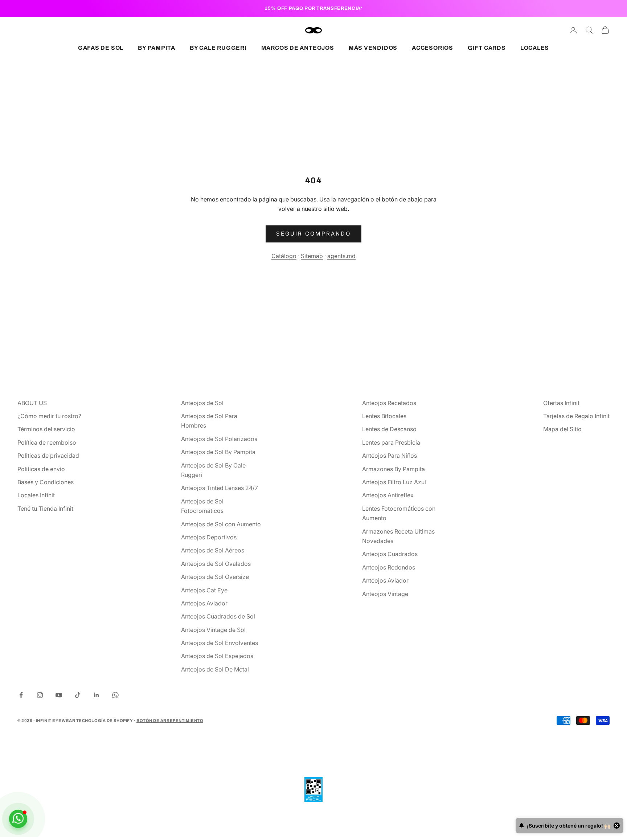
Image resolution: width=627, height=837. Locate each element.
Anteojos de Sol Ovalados (216, 563)
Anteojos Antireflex (388, 495)
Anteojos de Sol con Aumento (221, 524)
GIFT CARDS (487, 48)
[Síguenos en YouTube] (58, 695)
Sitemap (312, 256)
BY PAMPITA (156, 48)
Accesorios (432, 48)
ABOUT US (32, 403)
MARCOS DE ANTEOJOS (297, 48)
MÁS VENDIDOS (373, 48)
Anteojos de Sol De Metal (215, 669)
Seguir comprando (313, 233)
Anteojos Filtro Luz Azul (394, 482)
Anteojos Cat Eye (204, 590)
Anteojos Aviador (204, 603)
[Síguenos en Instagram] (40, 695)
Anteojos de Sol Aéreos (212, 550)
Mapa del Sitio (562, 429)
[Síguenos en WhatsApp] (115, 695)
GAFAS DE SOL (100, 48)
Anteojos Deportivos (209, 537)
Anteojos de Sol (202, 403)
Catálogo (283, 256)
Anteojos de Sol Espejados (217, 656)
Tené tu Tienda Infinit (45, 508)
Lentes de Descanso (389, 429)
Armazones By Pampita (393, 469)
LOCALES (534, 48)
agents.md (341, 256)
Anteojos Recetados (389, 403)
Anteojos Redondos (388, 567)
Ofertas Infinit (561, 403)
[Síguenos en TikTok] (77, 695)
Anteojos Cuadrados (390, 554)
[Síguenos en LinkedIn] (96, 695)
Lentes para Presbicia (391, 442)
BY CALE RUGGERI (218, 48)
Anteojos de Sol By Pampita (218, 452)
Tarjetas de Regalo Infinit (576, 416)
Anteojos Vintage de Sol (213, 629)
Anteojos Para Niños (389, 455)
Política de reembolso (46, 442)
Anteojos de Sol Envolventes (219, 642)
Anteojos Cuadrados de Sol (218, 616)
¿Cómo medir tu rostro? (49, 416)
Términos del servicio (46, 429)
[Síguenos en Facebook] (21, 695)
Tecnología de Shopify (104, 720)
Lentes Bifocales (384, 416)
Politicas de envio (41, 469)
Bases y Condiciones (45, 482)
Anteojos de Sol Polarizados (219, 438)
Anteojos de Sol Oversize (215, 576)
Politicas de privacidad (48, 455)
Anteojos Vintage (385, 593)
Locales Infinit (36, 495)
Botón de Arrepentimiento (169, 720)
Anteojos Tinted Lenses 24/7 (219, 487)
